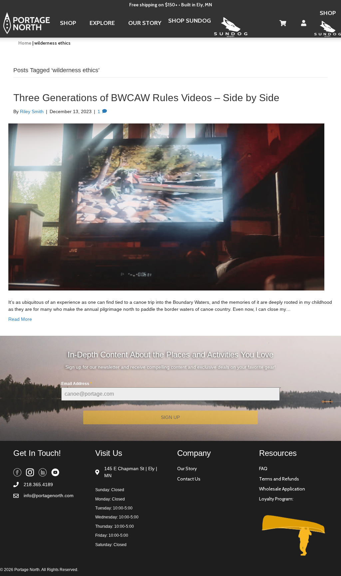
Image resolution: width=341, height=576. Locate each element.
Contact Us (188, 479)
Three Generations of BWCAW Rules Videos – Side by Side (146, 97)
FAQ (263, 469)
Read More (20, 319)
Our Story (187, 469)
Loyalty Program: (276, 499)
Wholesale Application (282, 489)
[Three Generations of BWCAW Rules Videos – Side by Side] (166, 206)
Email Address (76, 383)
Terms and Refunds (279, 479)
